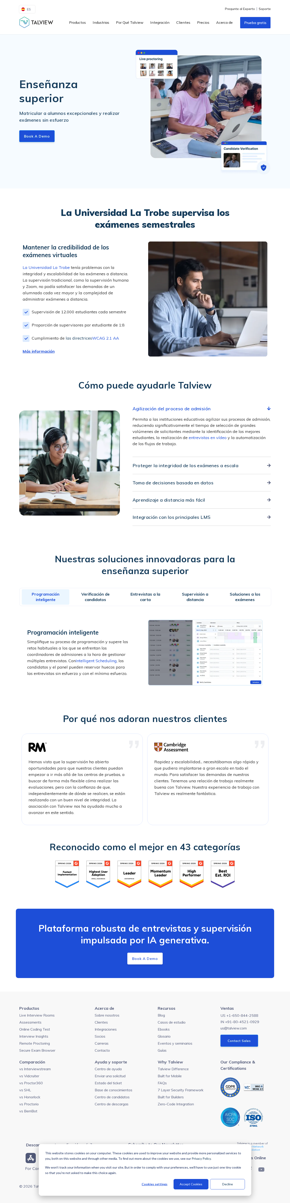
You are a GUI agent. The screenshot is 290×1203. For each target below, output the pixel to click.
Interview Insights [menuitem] (33, 1036)
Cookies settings (154, 1184)
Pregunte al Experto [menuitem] (240, 8)
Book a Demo (37, 136)
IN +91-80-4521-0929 (239, 1021)
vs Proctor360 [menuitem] (31, 1083)
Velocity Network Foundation (252, 1148)
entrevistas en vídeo (208, 437)
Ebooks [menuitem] (164, 1029)
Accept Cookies (191, 1184)
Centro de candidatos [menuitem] (112, 1097)
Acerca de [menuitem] (224, 22)
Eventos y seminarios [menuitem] (175, 1043)
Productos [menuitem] (77, 22)
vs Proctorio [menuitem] (29, 1104)
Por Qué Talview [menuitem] (129, 22)
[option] (82, 779)
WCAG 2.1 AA (105, 338)
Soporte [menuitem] (265, 8)
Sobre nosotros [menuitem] (107, 1015)
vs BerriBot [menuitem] (28, 1111)
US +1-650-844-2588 (239, 1015)
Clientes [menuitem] (183, 22)
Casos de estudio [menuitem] (172, 1022)
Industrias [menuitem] (101, 22)
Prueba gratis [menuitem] (255, 22)
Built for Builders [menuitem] (171, 1097)
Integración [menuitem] (159, 22)
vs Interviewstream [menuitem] (35, 1069)
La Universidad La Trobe (46, 267)
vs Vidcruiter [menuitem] (29, 1076)
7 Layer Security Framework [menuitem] (180, 1090)
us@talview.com (233, 1028)
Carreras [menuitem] (102, 1043)
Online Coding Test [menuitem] (34, 1029)
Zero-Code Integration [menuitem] (176, 1104)
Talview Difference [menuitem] (173, 1069)
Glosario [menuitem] (164, 1036)
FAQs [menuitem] (162, 1083)
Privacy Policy (201, 1158)
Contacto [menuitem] (102, 1050)
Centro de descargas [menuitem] (111, 1104)
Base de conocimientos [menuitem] (113, 1090)
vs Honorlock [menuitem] (29, 1097)
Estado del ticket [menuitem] (108, 1083)
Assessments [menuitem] (30, 1022)
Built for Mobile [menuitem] (170, 1076)
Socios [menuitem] (100, 1036)
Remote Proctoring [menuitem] (34, 1043)
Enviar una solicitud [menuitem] (110, 1076)
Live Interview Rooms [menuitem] (37, 1015)
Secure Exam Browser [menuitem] (37, 1050)
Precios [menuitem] (203, 22)
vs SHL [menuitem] (25, 1090)
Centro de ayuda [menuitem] (108, 1069)
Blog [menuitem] (161, 1015)
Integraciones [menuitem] (106, 1029)
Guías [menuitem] (162, 1050)
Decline (227, 1184)
